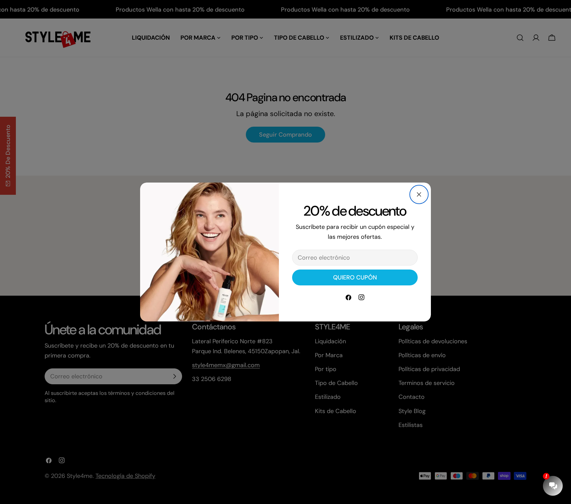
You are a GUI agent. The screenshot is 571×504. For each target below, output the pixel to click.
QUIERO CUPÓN (355, 277)
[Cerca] (419, 194)
